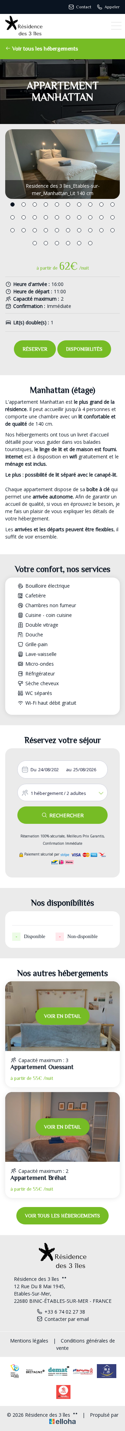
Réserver (35, 349)
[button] (12, 204)
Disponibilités (84, 349)
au (69, 769)
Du (33, 769)
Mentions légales (29, 1340)
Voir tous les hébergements (44, 49)
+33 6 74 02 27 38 (64, 1311)
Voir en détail (62, 1016)
